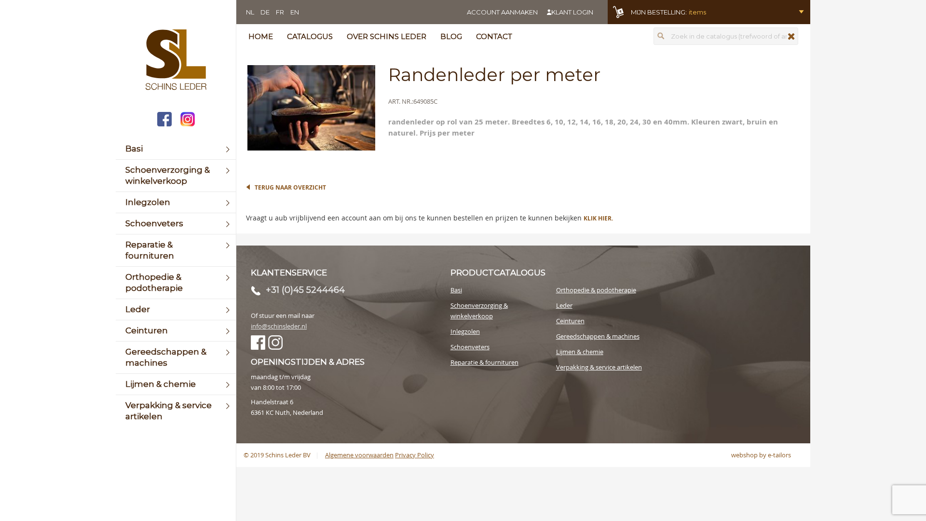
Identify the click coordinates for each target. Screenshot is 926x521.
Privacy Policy (414, 455)
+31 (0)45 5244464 (305, 290)
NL (250, 12)
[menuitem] (176, 148)
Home (260, 36)
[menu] (176, 282)
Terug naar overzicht (290, 187)
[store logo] (176, 61)
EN (294, 12)
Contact (494, 36)
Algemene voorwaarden (359, 455)
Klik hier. (598, 218)
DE (265, 12)
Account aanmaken (502, 12)
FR (280, 12)
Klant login (572, 12)
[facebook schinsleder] (164, 120)
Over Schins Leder (386, 36)
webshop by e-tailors (761, 455)
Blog (451, 36)
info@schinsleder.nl (279, 326)
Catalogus (310, 36)
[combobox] (726, 36)
